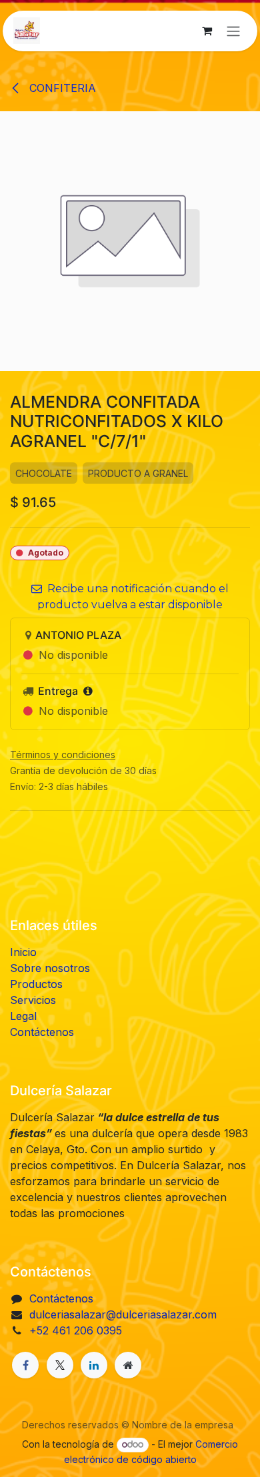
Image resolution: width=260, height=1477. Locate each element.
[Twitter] (60, 1365)
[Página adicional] (128, 1365)
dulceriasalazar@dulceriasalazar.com (123, 1314)
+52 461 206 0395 (75, 1330)
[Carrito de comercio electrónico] (206, 30)
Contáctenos (42, 1032)
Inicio (23, 952)
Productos (36, 984)
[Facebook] (25, 1365)
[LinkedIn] (94, 1365)
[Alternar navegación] (233, 31)
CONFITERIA (61, 88)
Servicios (33, 1000)
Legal (23, 1016)
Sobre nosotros (50, 968)
